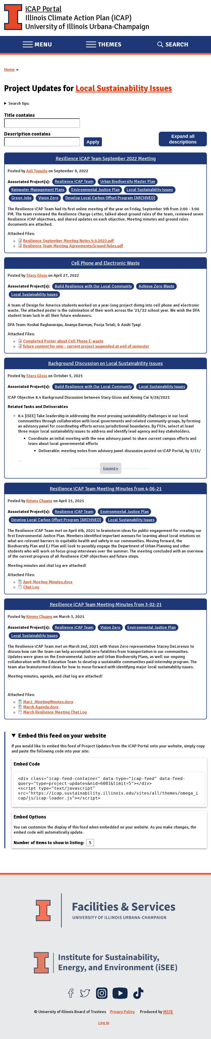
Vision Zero (48, 198)
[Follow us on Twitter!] (85, 997)
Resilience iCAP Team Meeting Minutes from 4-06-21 (106, 489)
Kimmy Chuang (39, 500)
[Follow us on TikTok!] (138, 997)
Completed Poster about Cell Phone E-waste (63, 341)
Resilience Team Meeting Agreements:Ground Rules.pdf (73, 246)
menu (37, 45)
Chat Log (31, 587)
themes (103, 45)
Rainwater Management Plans (37, 190)
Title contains (19, 115)
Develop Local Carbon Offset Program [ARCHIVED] (110, 198)
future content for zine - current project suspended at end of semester (86, 346)
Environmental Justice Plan (95, 190)
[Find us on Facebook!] (70, 997)
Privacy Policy (122, 1011)
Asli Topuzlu (36, 171)
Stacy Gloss (36, 275)
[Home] (13, 18)
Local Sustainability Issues (124, 88)
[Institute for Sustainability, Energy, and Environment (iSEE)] (105, 963)
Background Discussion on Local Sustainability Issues (105, 363)
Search (176, 44)
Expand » (110, 468)
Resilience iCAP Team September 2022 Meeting (106, 159)
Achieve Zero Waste (156, 286)
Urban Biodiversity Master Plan (127, 181)
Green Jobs (21, 198)
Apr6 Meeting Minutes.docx (47, 582)
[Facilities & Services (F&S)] (105, 911)
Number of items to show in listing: (49, 842)
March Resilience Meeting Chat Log (55, 712)
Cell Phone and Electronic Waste (105, 263)
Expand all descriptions (183, 139)
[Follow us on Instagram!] (102, 997)
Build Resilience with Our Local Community (93, 286)
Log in (103, 1022)
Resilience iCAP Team (74, 181)
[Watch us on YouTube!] (120, 997)
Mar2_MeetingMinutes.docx (48, 701)
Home (9, 69)
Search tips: (18, 103)
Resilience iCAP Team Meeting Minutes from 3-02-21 (106, 605)
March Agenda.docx (40, 707)
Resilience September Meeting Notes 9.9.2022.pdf (68, 240)
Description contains (27, 134)
